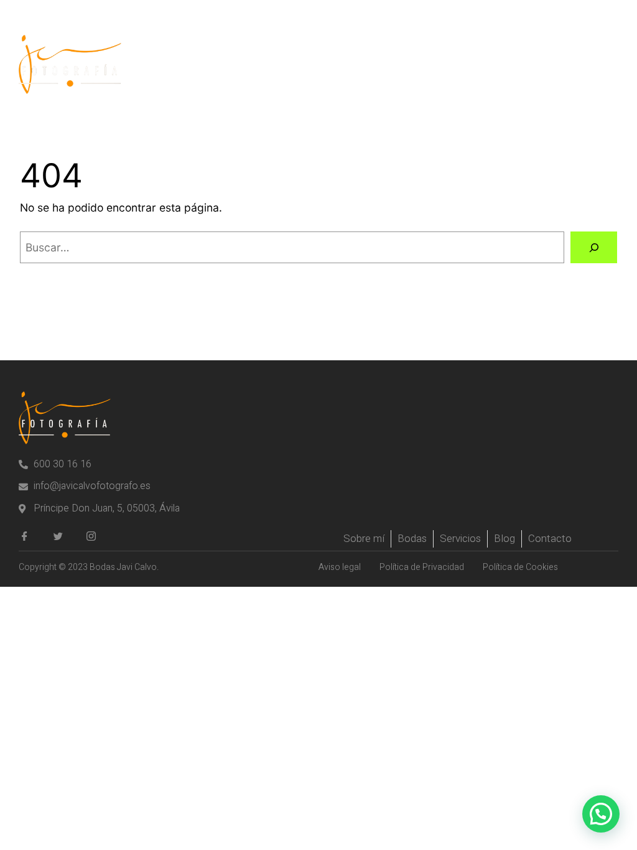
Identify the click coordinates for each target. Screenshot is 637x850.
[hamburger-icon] (604, 64)
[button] (601, 814)
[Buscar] (593, 247)
